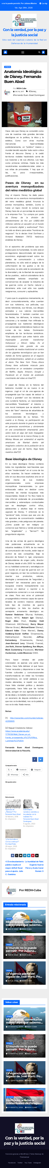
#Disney (32, 91)
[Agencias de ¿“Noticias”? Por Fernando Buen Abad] (13, 803)
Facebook (12, 1163)
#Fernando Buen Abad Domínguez (29, 95)
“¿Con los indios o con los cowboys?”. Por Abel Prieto (12, 841)
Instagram (37, 1163)
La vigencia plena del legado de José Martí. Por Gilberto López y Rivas (23, 976)
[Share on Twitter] (40, 761)
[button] (39, 52)
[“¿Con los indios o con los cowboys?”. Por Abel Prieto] (13, 833)
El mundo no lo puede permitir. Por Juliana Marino (21, 950)
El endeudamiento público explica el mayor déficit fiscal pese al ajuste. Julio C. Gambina (14, 868)
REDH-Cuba (21, 88)
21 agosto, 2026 (15, 1027)
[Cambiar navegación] (22, 52)
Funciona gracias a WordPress (17, 1154)
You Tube (28, 1163)
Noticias (10, 1097)
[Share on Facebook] (34, 761)
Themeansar (24, 1157)
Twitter (20, 1163)
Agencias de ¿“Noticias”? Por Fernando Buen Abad (12, 811)
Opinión (7, 67)
